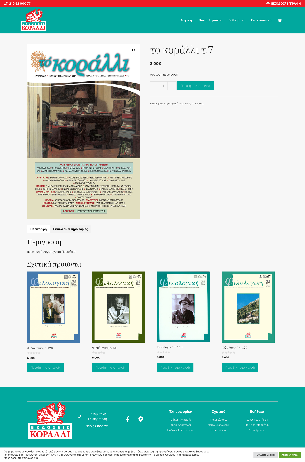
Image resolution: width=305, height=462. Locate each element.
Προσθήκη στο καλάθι (195, 86)
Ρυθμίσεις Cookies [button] (266, 454)
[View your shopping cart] (280, 20)
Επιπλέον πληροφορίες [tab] (70, 229)
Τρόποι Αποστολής (180, 425)
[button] (134, 50)
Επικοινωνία (261, 20)
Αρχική (186, 20)
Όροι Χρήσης (257, 430)
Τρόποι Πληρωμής (180, 419)
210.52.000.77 (97, 426)
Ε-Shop (233, 20)
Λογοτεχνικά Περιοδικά (177, 103)
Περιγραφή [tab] (38, 229)
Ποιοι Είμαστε (210, 20)
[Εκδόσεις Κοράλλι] (33, 20)
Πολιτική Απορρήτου (257, 425)
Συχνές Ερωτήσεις (257, 419)
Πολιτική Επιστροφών (180, 430)
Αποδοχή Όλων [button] (290, 454)
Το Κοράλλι (198, 103)
